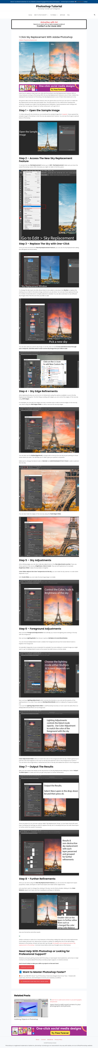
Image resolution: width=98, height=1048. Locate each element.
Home (30, 15)
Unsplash (64, 114)
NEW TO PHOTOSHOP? (40, 15)
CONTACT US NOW (26, 967)
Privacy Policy (58, 1039)
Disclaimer (50, 1039)
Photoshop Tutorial (49, 6)
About (37, 1039)
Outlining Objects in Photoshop (26, 1019)
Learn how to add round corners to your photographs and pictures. (65, 1005)
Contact (43, 1039)
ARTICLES (62, 15)
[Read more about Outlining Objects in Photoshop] (31, 1008)
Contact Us (80, 1)
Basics (21, 40)
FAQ (68, 15)
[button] (47, 15)
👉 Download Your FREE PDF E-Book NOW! (34, 981)
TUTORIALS (53, 15)
